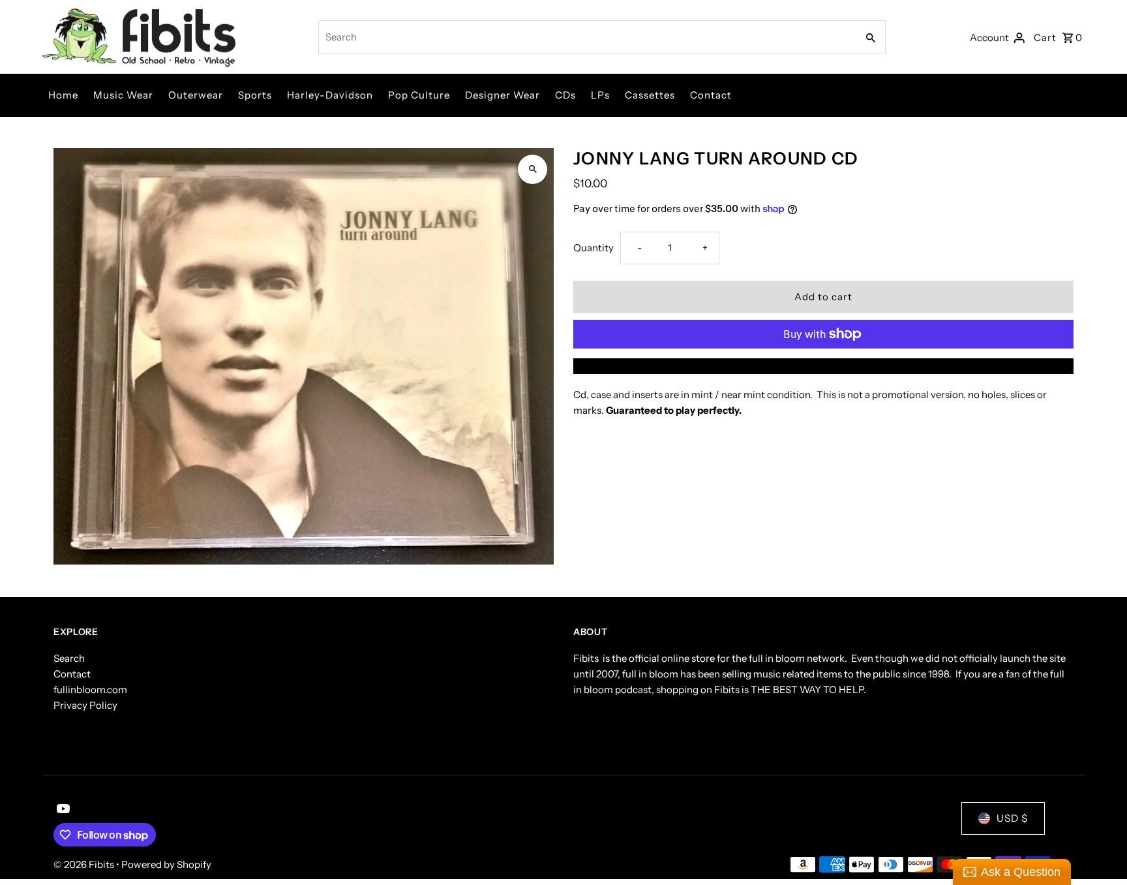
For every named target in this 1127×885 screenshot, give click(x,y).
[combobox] (586, 37)
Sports (255, 95)
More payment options (823, 366)
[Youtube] (61, 810)
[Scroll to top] (1099, 850)
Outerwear (195, 95)
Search (69, 658)
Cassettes (650, 95)
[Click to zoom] (532, 169)
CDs (565, 95)
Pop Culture (419, 95)
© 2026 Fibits (84, 864)
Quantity (593, 247)
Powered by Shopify (166, 864)
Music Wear (123, 95)
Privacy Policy (85, 705)
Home (63, 95)
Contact (711, 95)
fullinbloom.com (90, 689)
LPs (600, 95)
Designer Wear (502, 95)
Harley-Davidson (330, 95)
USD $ (1012, 818)
